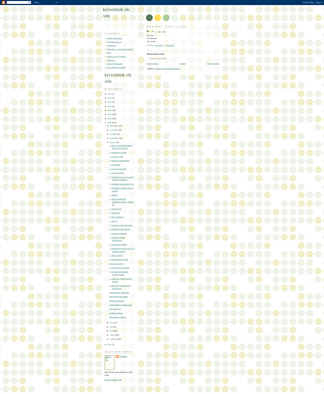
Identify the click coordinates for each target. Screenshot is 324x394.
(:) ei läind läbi (114, 165)
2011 (109, 102)
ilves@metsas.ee (114, 42)
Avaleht (183, 64)
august (113, 142)
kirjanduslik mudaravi (118, 317)
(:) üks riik (113, 221)
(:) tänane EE (114, 213)
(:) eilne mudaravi (116, 217)
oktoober (113, 134)
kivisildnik (123, 357)
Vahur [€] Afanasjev (115, 64)
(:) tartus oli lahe (116, 255)
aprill (112, 331)
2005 (109, 345)
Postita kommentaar (158, 58)
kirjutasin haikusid (116, 301)
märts (112, 335)
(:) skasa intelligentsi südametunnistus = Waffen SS (121, 202)
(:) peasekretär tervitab (118, 260)
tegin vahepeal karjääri (118, 297)
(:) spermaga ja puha (117, 153)
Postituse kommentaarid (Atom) (168, 69)
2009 (109, 110)
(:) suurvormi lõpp (116, 173)
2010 (109, 106)
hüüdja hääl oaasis (114, 38)
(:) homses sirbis (116, 157)
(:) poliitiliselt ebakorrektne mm (121, 184)
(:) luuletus (113, 195)
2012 (109, 98)
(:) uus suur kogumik (117, 169)
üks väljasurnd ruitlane (116, 67)
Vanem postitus (213, 64)
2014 (109, 94)
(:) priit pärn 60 (115, 209)
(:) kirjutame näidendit (118, 234)
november (114, 130)
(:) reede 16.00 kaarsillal (119, 268)
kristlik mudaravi (116, 313)
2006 (109, 123)
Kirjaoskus (111, 46)
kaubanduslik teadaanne (119, 293)
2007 (109, 119)
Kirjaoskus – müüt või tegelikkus (120, 49)
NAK (109, 53)
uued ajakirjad (115, 309)
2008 (109, 114)
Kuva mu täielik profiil (113, 380)
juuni (112, 323)
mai (111, 327)
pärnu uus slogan (116, 264)
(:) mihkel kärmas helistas (119, 229)
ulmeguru (111, 60)
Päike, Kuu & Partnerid (116, 57)
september (114, 138)
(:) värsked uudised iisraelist (120, 225)
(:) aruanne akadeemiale (119, 161)
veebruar (114, 339)
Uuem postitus (153, 64)
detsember (114, 126)
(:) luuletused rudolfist (118, 244)
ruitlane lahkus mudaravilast (120, 305)
